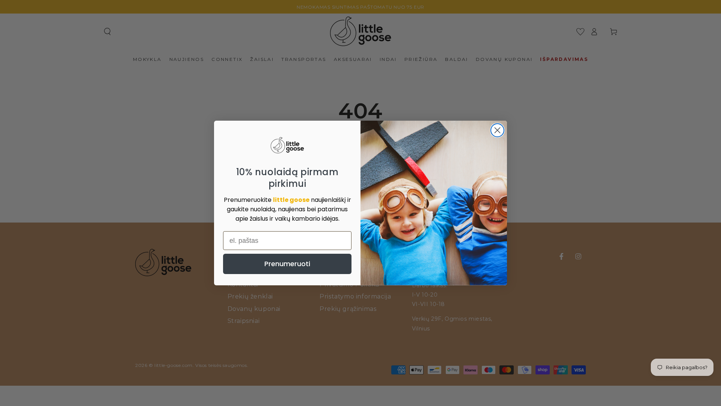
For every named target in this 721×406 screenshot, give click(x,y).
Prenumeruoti (287, 263)
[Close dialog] (497, 130)
